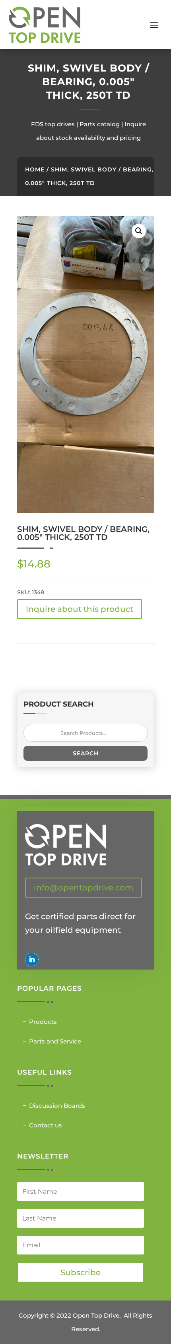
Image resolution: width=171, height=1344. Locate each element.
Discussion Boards (57, 1105)
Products (43, 1021)
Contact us (45, 1125)
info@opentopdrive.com (83, 887)
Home (35, 169)
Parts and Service (55, 1041)
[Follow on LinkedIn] (32, 959)
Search (86, 753)
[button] (139, 231)
